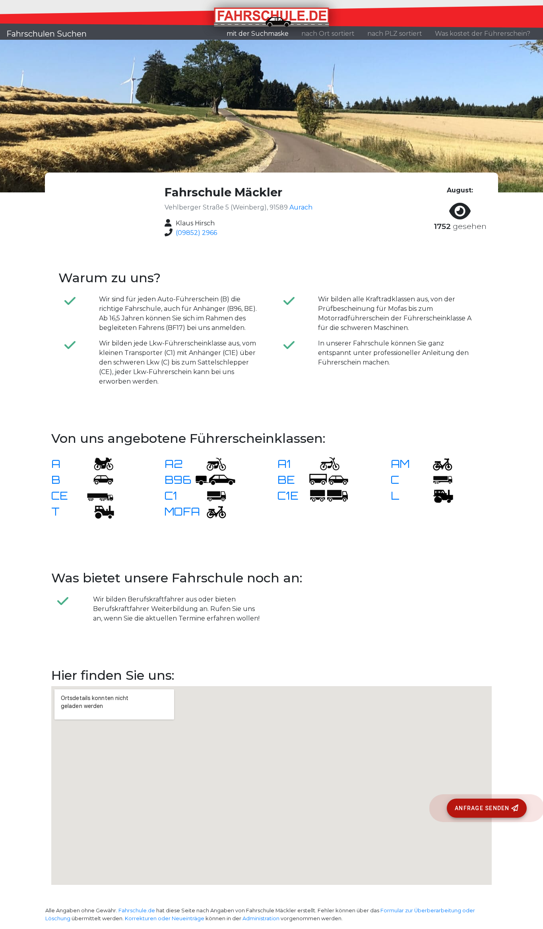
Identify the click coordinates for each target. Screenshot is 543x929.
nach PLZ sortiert (394, 33)
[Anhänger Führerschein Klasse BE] (329, 479)
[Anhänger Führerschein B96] (215, 479)
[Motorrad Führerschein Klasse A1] (325, 463)
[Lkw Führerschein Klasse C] (438, 479)
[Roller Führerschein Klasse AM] (438, 463)
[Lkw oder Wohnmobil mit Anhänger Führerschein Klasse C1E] (329, 495)
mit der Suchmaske (261, 33)
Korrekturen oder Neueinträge (164, 918)
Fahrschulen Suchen (46, 34)
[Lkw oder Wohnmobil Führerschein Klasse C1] (211, 495)
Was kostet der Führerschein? (482, 33)
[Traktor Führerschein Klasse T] (98, 511)
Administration (260, 918)
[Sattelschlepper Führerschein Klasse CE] (98, 495)
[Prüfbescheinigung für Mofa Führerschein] (211, 511)
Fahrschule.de (136, 910)
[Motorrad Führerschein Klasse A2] (211, 463)
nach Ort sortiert (328, 33)
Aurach (300, 207)
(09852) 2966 (196, 233)
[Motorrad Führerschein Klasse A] (98, 463)
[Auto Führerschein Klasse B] (98, 479)
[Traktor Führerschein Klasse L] (438, 495)
